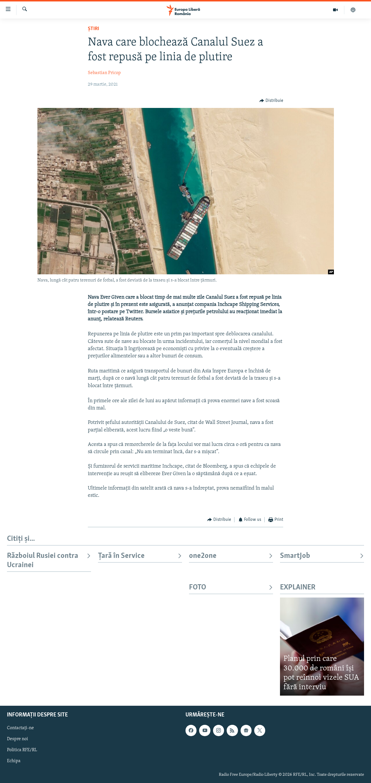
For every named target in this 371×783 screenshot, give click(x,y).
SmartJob (295, 556)
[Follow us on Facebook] (191, 730)
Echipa (14, 761)
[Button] (271, 100)
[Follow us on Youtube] (204, 730)
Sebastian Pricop (104, 73)
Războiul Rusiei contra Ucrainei (42, 560)
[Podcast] (353, 10)
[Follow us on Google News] (246, 730)
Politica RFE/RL (22, 750)
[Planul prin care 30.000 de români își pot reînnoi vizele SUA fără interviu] (322, 647)
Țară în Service (121, 556)
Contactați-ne (20, 728)
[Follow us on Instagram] (218, 730)
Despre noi (17, 739)
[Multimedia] (335, 10)
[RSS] (232, 730)
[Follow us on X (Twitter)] (259, 730)
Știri (93, 29)
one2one (203, 556)
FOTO (197, 587)
